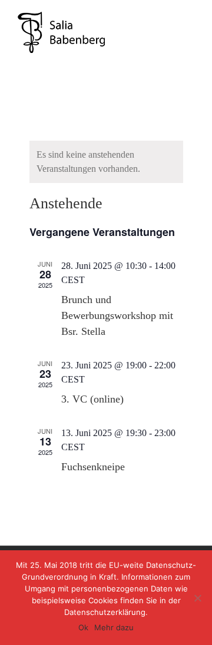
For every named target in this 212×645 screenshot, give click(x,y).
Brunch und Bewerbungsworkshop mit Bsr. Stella (117, 315)
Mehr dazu (114, 627)
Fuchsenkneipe (93, 467)
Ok (83, 627)
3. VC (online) (92, 399)
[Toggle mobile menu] (189, 18)
